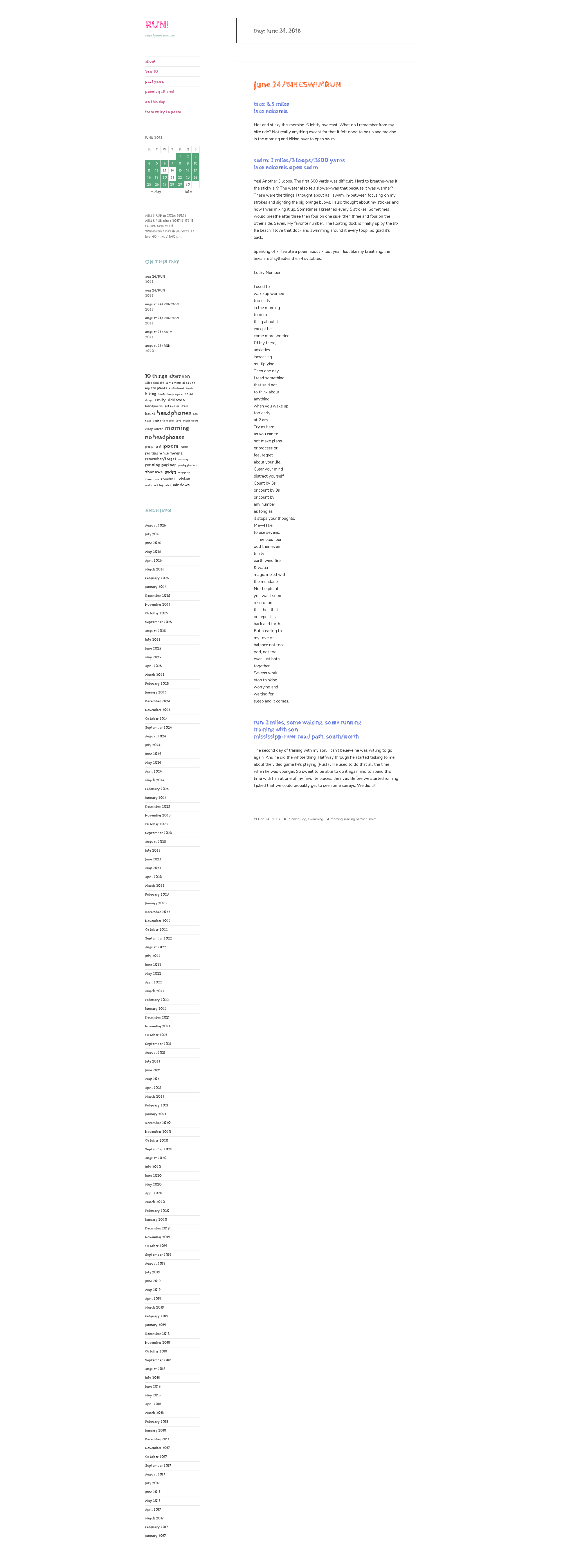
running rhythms (187, 465)
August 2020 (155, 1158)
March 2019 (154, 1307)
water (158, 485)
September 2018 (158, 1360)
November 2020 (158, 1132)
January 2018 (155, 1430)
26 (157, 185)
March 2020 (155, 1202)
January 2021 (155, 1114)
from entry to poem (163, 112)
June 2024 (153, 754)
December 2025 (157, 596)
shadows (154, 472)
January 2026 (155, 587)
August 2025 (155, 631)
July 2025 (152, 640)
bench (189, 388)
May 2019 (153, 1290)
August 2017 (155, 1474)
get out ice (172, 406)
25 (149, 185)
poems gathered (159, 91)
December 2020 (158, 1123)
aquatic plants (156, 388)
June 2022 (153, 965)
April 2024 (153, 771)
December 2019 (157, 1228)
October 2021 (156, 1035)
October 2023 (156, 824)
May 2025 (153, 657)
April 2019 (153, 1299)
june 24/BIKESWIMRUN (297, 85)
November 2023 (158, 815)
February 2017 (156, 1527)
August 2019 (155, 1264)
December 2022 (157, 912)
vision (184, 479)
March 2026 (154, 569)
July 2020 (153, 1167)
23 (188, 178)
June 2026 (153, 543)
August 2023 (155, 842)
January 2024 (156, 798)
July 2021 (152, 1061)
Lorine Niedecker (163, 420)
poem (170, 445)
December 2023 (157, 807)
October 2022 (156, 930)
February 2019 (156, 1316)
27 (164, 185)
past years (154, 81)
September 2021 (158, 1044)
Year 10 (151, 71)
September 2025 (158, 622)
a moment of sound (180, 383)
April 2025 (153, 666)
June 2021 (152, 1070)
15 (180, 170)
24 (195, 178)
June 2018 (153, 1387)
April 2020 (153, 1193)
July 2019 (152, 1272)
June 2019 (153, 1281)
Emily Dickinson (170, 400)
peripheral (153, 447)
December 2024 (157, 701)
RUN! (157, 24)
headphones (174, 413)
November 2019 (157, 1237)
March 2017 (154, 1518)
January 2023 (156, 903)
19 (157, 178)
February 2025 (157, 684)
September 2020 (158, 1149)
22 (180, 178)
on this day (155, 102)
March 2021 (154, 1097)
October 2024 (156, 719)
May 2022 (153, 974)
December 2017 (157, 1439)
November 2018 (157, 1343)
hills (195, 414)
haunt (150, 414)
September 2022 (158, 938)
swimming (315, 819)
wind (168, 485)
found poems (154, 406)
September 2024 (158, 728)
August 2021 (155, 1053)
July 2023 (152, 851)
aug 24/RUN (155, 277)
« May (156, 192)
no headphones (164, 437)
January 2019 (155, 1325)
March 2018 (154, 1413)
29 (180, 185)
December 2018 (157, 1334)
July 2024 (152, 745)
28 (172, 185)
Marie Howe (190, 420)
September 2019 (158, 1255)
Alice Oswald (154, 383)
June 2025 (153, 648)
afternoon (179, 376)
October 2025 (156, 613)
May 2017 (152, 1501)
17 (195, 170)
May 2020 (153, 1184)
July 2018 (152, 1378)
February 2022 (157, 1000)
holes (148, 421)
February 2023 (157, 895)
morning (177, 428)
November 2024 (158, 710)
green (184, 406)
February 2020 (157, 1211)
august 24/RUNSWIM (162, 304)
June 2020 (153, 1176)
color (189, 394)
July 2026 (152, 534)
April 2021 (153, 1088)
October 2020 (156, 1141)
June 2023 (153, 859)
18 (149, 178)
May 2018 (153, 1395)
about (150, 61)
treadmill (169, 479)
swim (170, 472)
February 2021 (156, 1105)
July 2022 (152, 956)
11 (149, 170)
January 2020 (156, 1220)
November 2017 (157, 1448)
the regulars (184, 472)
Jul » (188, 192)
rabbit (184, 447)
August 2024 (155, 736)
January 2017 (155, 1536)
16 (187, 170)
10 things (156, 376)
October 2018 (156, 1351)
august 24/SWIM (158, 332)
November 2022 (158, 921)
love (178, 420)
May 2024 (153, 763)
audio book (176, 388)
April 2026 (153, 561)
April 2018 (153, 1404)
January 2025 (156, 692)
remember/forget (160, 459)
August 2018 (155, 1369)
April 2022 (153, 982)
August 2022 (155, 947)
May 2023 (153, 868)
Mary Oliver (154, 429)
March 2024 (154, 780)
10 (195, 163)
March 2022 (154, 991)
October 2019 (156, 1246)
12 (157, 170)
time (148, 479)
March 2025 (154, 675)
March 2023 (154, 886)
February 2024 (157, 789)
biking (151, 393)
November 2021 (157, 1026)
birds (162, 394)
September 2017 (158, 1466)
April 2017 (153, 1510)
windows (181, 485)
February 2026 (157, 578)
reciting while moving (164, 453)
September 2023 (158, 833)
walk (148, 485)
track (156, 479)
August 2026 (155, 525)
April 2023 (153, 877)
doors (149, 400)
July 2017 (152, 1483)
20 (164, 178)
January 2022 (156, 1009)
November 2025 (158, 605)
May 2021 (152, 1079)
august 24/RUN (157, 346)
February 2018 (156, 1422)
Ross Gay (183, 459)
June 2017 (152, 1492)
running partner (160, 465)
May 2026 (153, 552)
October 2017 (156, 1457)
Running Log (296, 819)
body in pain (175, 394)
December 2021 (157, 1018)
